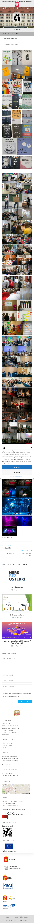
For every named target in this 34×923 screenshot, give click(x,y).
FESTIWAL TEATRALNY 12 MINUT (10, 728)
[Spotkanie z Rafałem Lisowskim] (9, 351)
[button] (31, 448)
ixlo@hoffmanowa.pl (11, 769)
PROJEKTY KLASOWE (7, 730)
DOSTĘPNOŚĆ (18, 917)
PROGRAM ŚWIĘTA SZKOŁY (10, 44)
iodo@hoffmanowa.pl (12, 806)
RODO (7, 917)
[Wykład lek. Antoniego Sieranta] (9, 438)
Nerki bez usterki (17, 587)
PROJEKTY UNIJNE (9, 840)
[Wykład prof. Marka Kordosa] (9, 427)
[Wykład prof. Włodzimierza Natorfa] (24, 188)
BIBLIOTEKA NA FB (7, 745)
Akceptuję (17, 467)
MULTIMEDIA (5, 735)
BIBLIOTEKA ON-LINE (7, 743)
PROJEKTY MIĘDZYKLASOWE (9, 732)
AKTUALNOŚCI (6, 724)
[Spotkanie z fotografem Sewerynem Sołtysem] (24, 214)
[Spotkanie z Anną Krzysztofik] (27, 201)
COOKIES (26, 917)
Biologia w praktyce (17, 615)
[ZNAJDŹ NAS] (16, 789)
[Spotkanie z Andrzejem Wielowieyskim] (9, 417)
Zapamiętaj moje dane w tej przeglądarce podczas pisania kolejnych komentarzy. (16, 695)
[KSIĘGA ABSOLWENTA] (7, 831)
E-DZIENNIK (5, 748)
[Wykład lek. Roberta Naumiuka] (24, 438)
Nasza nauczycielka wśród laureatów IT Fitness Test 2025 (17, 642)
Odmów (17, 472)
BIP (12, 917)
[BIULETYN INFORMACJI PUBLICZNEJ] (12, 815)
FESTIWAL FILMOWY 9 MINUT (10, 726)
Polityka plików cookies (16, 476)
